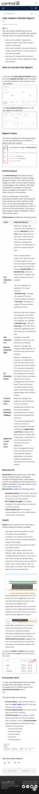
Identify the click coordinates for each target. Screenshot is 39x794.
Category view (10, 13)
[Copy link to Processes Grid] (22, 677)
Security (29, 784)
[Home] (11, 3)
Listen (6, 28)
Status (36, 784)
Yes (8, 763)
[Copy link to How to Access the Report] (5, 71)
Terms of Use (27, 782)
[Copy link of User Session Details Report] (4, 21)
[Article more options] (35, 13)
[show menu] (36, 3)
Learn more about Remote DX (19, 485)
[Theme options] (36, 8)
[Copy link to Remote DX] (17, 470)
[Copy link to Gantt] (11, 520)
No (19, 763)
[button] (11, 771)
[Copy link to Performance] (20, 171)
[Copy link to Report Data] (20, 133)
